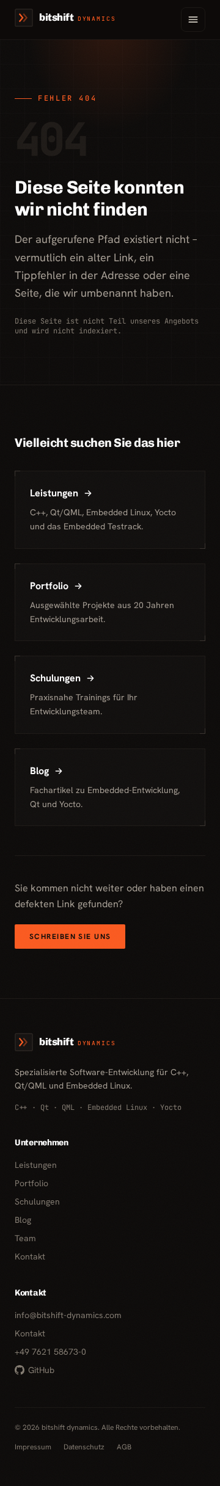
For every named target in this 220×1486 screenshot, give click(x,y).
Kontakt (30, 1256)
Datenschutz (84, 1447)
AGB (124, 1447)
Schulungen (37, 1201)
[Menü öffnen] (193, 19)
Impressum (33, 1447)
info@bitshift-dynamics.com (68, 1315)
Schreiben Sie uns (70, 936)
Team (25, 1238)
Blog (23, 1219)
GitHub (41, 1370)
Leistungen (36, 1164)
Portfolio (31, 1183)
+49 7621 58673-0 (50, 1351)
